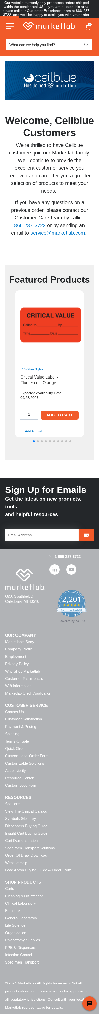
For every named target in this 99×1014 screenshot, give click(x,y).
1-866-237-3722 (68, 556)
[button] (34, 441)
